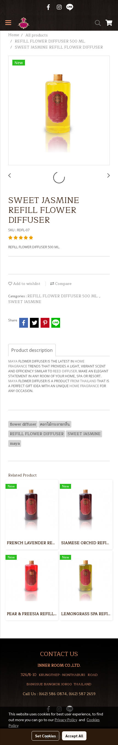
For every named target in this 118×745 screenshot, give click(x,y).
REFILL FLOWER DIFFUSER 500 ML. (63, 296)
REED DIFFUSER (65, 371)
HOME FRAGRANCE (84, 386)
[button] (96, 23)
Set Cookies (45, 735)
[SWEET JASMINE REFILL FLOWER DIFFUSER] (59, 110)
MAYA (13, 361)
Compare (62, 284)
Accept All (74, 735)
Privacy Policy (66, 719)
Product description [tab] (32, 350)
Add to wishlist (26, 284)
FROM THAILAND (83, 381)
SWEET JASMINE (24, 302)
